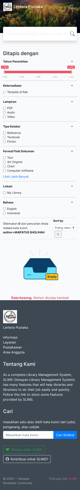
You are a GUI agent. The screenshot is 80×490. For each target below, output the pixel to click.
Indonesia (13, 213)
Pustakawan (12, 347)
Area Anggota (14, 352)
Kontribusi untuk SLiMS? (29, 459)
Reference (14, 133)
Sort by (58, 220)
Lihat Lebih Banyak (16, 176)
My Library (14, 192)
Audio (11, 112)
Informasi (10, 337)
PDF (10, 108)
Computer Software (20, 170)
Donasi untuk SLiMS (26, 449)
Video (11, 116)
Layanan (9, 342)
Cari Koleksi (65, 435)
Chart (11, 166)
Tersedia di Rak (17, 92)
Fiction (11, 141)
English (12, 208)
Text (10, 157)
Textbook (13, 137)
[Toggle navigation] (71, 7)
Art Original (14, 162)
